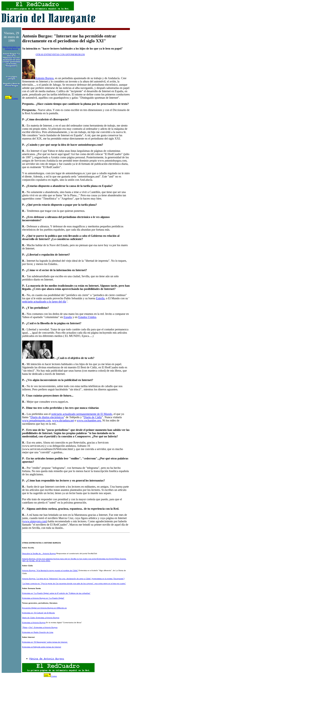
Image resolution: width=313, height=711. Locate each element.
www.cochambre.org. (89, 420)
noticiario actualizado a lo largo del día (44, 301)
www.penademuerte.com (36, 420)
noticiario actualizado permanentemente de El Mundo (81, 414)
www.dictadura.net (63, 420)
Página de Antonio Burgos (46, 658)
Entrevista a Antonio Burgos (33, 623)
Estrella (100, 298)
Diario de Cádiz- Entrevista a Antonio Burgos (40, 618)
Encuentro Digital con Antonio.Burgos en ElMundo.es (44, 608)
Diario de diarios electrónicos (47, 417)
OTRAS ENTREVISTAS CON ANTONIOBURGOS (60, 54)
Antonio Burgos (44, 78)
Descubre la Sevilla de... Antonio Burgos (39, 553)
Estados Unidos (87, 317)
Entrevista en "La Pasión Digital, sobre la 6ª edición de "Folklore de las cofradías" (56, 593)
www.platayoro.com (34, 521)
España (68, 317)
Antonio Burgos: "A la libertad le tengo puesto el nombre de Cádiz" (50, 570)
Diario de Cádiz (93, 417)
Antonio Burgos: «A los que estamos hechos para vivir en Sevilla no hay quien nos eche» (59, 559)
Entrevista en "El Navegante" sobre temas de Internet (45, 642)
